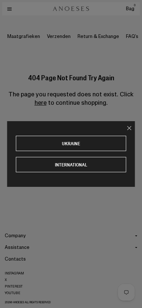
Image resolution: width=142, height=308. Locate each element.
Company (15, 235)
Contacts (15, 259)
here (41, 102)
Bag (130, 8)
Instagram (14, 273)
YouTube (12, 293)
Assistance (17, 247)
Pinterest (14, 286)
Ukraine (71, 143)
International (71, 165)
